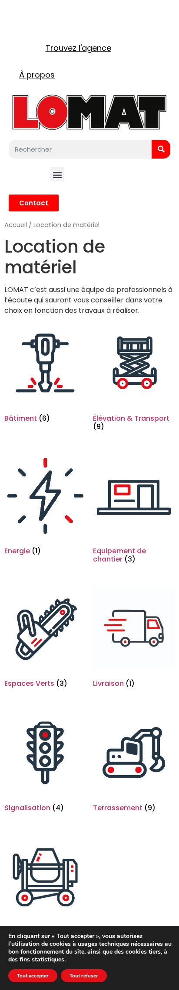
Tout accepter (33, 975)
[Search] (161, 149)
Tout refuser (84, 975)
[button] (57, 174)
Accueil (15, 225)
